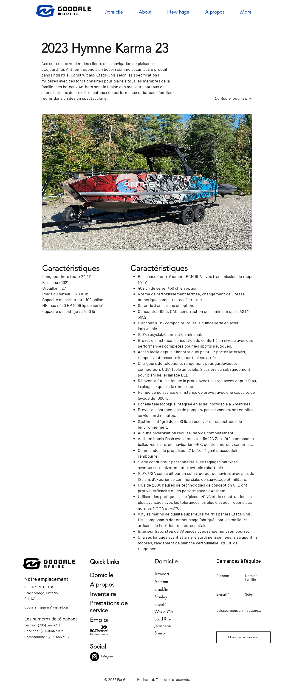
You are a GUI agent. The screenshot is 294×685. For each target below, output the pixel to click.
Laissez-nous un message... (238, 610)
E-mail (221, 594)
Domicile (101, 575)
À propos (102, 584)
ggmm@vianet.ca (54, 607)
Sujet (249, 594)
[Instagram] (94, 656)
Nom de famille (251, 577)
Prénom (222, 575)
